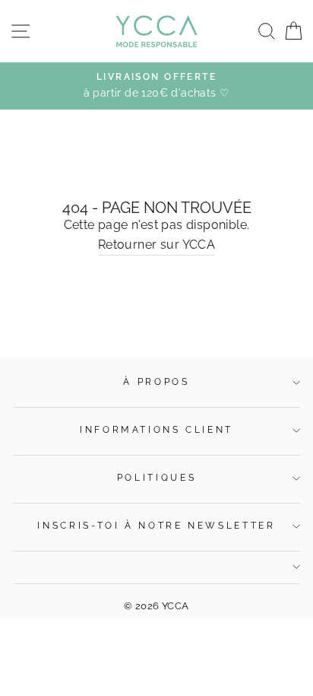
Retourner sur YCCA (156, 244)
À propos (156, 382)
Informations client (156, 429)
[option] (156, 86)
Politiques (156, 477)
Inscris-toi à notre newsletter (156, 525)
